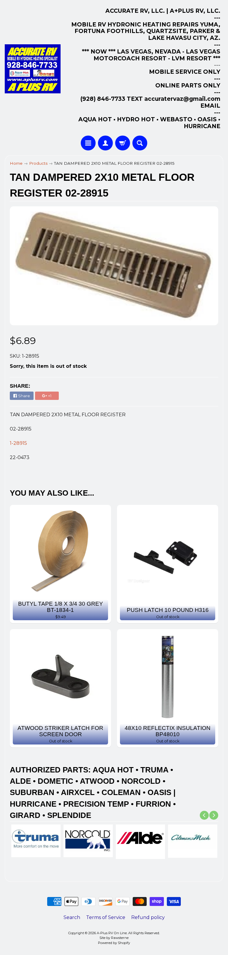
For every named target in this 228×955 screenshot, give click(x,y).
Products (38, 163)
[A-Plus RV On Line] (33, 68)
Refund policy (148, 917)
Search (72, 917)
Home (16, 163)
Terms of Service (105, 917)
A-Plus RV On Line (112, 933)
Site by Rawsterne (114, 938)
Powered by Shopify (114, 943)
